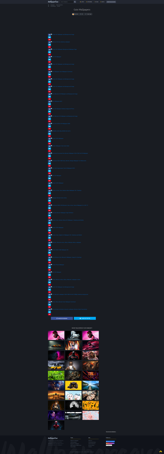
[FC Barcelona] (90, 379)
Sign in (102, 1)
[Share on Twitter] (49, 38)
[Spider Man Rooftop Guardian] (90, 350)
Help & (73, 446)
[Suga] (90, 399)
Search (75, 2)
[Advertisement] (82, 25)
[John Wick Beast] (56, 360)
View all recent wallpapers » (111, 431)
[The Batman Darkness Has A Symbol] (73, 360)
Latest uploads (73, 442)
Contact (90, 446)
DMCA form (79, 445)
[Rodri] (56, 409)
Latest (82, 1)
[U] (73, 409)
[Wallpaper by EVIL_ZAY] (56, 340)
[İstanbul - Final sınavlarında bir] (90, 389)
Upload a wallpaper (74, 440)
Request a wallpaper (74, 443)
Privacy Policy (91, 445)
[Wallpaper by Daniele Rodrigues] (90, 419)
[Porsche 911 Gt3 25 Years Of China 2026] (56, 350)
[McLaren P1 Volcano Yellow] (56, 370)
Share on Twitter (86, 318)
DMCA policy (73, 445)
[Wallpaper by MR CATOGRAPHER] (90, 409)
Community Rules (92, 442)
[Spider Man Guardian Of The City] (90, 340)
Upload (96, 1)
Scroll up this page (160, 451)
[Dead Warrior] (73, 379)
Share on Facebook (62, 318)
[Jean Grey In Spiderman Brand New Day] (73, 350)
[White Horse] (73, 340)
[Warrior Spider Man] (56, 429)
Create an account (111, 1)
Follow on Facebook (110, 441)
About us (90, 440)
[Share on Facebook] (49, 35)
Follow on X (109, 445)
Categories (89, 1)
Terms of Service (91, 443)
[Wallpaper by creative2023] (90, 360)
